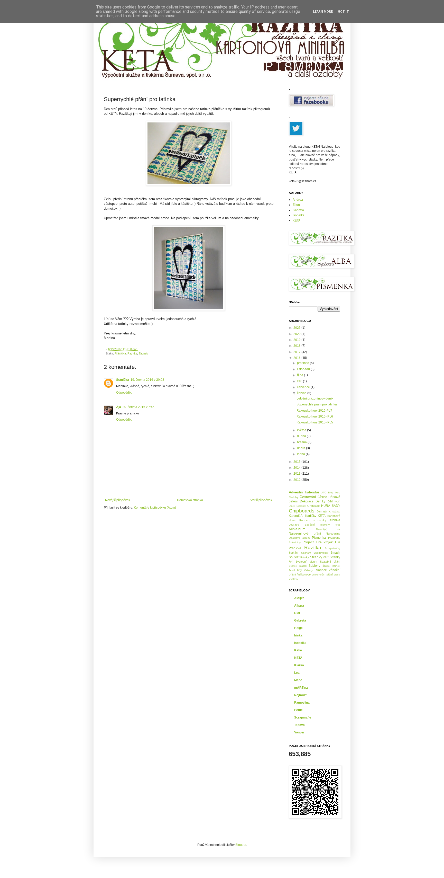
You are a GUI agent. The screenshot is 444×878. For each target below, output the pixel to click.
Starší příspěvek (261, 500)
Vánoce (321, 570)
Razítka (132, 353)
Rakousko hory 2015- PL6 (315, 416)
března (302, 442)
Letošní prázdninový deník (315, 398)
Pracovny (334, 537)
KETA (296, 220)
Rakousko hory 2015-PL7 (314, 410)
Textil (292, 570)
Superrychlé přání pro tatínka (317, 404)
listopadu (304, 369)
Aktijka (299, 598)
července (304, 387)
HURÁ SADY (330, 506)
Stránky (304, 557)
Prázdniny (295, 542)
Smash (335, 552)
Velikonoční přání (322, 574)
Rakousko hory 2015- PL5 (315, 422)
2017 (297, 352)
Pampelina (302, 702)
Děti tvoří (334, 501)
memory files (330, 524)
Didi (297, 613)
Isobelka (298, 215)
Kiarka (299, 665)
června (302, 393)
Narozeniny (333, 533)
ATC (323, 492)
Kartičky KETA (315, 516)
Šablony (314, 565)
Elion (296, 205)
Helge (298, 628)
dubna (302, 436)
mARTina (301, 687)
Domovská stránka (190, 500)
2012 (297, 480)
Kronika (334, 520)
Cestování (308, 497)
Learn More (323, 11)
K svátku (334, 511)
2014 (297, 467)
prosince (303, 363)
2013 (297, 473)
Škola (325, 565)
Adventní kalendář (304, 492)
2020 (297, 334)
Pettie (298, 710)
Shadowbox (320, 552)
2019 (297, 340)
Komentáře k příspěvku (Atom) (155, 507)
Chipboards (301, 510)
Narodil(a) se (328, 529)
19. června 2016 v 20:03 (147, 380)
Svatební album (306, 561)
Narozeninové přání (305, 533)
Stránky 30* (319, 557)
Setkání (293, 552)
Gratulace (313, 505)
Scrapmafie (302, 717)
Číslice (322, 497)
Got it (343, 11)
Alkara (299, 605)
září (300, 381)
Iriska (298, 635)
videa (337, 574)
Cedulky (293, 497)
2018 (297, 346)
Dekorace (306, 501)
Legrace (294, 524)
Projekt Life (331, 542)
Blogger (240, 845)
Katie (298, 650)
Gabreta (298, 210)
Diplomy (301, 505)
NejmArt (300, 695)
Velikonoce (304, 574)
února (301, 448)
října (300, 375)
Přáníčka (120, 353)
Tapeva (299, 725)
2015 (297, 462)
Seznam (306, 552)
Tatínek (143, 353)
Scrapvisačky (332, 548)
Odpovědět (124, 392)
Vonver (299, 732)
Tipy (299, 570)
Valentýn (309, 570)
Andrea (298, 199)
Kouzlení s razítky (313, 520)
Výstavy (293, 579)
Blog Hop (334, 492)
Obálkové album (299, 537)
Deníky (320, 501)
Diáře (292, 505)
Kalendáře (296, 516)
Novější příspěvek (117, 500)
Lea (297, 673)
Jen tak (322, 511)
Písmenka (319, 537)
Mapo (298, 680)
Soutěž (294, 557)
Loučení (310, 524)
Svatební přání (330, 561)
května (302, 430)
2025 (297, 328)
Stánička (122, 380)
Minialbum (297, 529)
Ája (118, 407)
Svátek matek (298, 565)
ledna (301, 454)
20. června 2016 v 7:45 (138, 407)
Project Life (312, 542)
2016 (297, 358)
